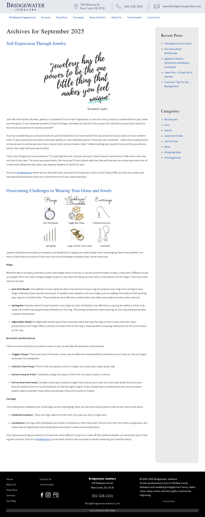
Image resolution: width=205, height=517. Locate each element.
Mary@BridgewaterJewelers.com (102, 503)
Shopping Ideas (172, 152)
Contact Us (46, 479)
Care (166, 124)
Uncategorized (172, 157)
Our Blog (11, 500)
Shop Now (11, 489)
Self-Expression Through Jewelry (36, 43)
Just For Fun (171, 141)
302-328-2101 (102, 495)
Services (10, 495)
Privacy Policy (169, 501)
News (167, 146)
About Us (11, 484)
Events (168, 130)
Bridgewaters (24, 172)
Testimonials (47, 484)
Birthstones (171, 119)
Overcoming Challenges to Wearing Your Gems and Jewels (59, 190)
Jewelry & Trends (173, 135)
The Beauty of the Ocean (177, 43)
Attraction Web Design (105, 510)
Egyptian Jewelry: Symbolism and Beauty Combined (176, 63)
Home (9, 479)
